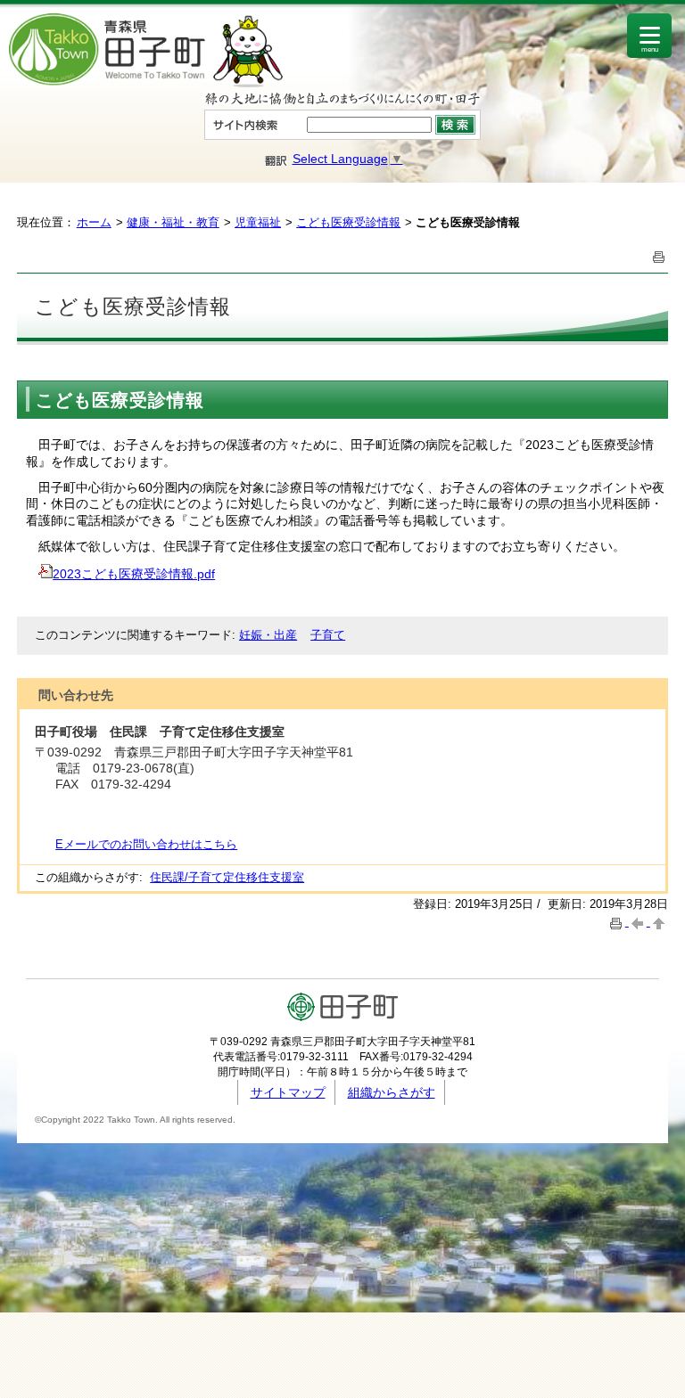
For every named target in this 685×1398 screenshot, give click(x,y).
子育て (327, 635)
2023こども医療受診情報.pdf (134, 574)
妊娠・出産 (268, 635)
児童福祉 (258, 222)
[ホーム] (146, 83)
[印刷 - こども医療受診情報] (659, 255)
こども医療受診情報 (348, 222)
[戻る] (639, 921)
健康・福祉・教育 (173, 222)
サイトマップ (288, 1092)
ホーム (94, 222)
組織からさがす (391, 1092)
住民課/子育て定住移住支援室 (227, 877)
